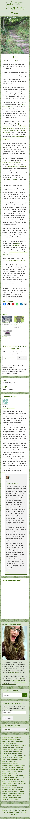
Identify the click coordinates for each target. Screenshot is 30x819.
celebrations (19, 741)
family (14, 755)
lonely (24, 371)
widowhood (14, 373)
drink (10, 751)
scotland (14, 785)
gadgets (21, 757)
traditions (21, 793)
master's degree (20, 769)
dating (21, 749)
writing (16, 799)
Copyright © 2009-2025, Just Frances (14, 810)
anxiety (9, 369)
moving (14, 771)
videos (9, 795)
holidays (16, 763)
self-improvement (7, 787)
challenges (13, 743)
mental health (6, 373)
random (14, 783)
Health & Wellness (12, 366)
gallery (4, 759)
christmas (23, 745)
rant (19, 783)
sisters (14, 789)
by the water (6, 741)
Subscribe (22, 358)
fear (22, 369)
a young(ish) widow (16, 680)
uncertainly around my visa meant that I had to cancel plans (14, 130)
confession (14, 369)
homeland (17, 765)
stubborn (5, 793)
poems (16, 779)
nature (9, 773)
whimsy (4, 797)
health (4, 371)
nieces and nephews (8, 775)
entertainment (12, 753)
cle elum (4, 747)
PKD (22, 678)
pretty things (6, 781)
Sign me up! (8, 718)
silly (10, 789)
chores (17, 745)
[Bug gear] (7, 333)
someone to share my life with (16, 166)
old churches (22, 775)
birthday (4, 739)
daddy (16, 749)
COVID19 (10, 749)
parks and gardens (15, 777)
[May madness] (7, 319)
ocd (17, 775)
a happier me (16, 245)
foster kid (9, 757)
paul (23, 777)
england (4, 753)
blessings (11, 739)
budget (17, 739)
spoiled (20, 789)
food (3, 757)
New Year (17, 243)
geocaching (14, 759)
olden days (5, 777)
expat (19, 753)
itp (9, 769)
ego (21, 751)
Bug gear (4, 336)
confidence (19, 747)
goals (20, 759)
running (8, 785)
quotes (4, 783)
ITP (3, 680)
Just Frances (9, 481)
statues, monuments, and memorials (13, 791)
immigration (14, 371)
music (4, 773)
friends (15, 757)
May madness (6, 322)
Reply (3, 472)
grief (25, 369)
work (11, 799)
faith (19, 369)
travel (4, 795)
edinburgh (16, 751)
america (4, 737)
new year (14, 773)
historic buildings (7, 763)
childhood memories (8, 745)
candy (12, 741)
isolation (20, 371)
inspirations (19, 767)
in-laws (13, 767)
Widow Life (11, 367)
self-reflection (18, 787)
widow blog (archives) (14, 797)
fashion (20, 755)
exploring (5, 755)
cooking (4, 749)
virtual (15, 179)
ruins (3, 785)
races (9, 783)
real (9, 179)
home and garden (7, 765)
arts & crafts (17, 737)
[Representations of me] (19, 319)
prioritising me (16, 781)
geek (8, 759)
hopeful (8, 371)
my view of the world (16, 260)
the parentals (13, 793)
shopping (5, 789)
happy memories (7, 761)
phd (3, 779)
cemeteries (5, 743)
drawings (5, 751)
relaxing (24, 783)
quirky (22, 781)
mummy (19, 771)
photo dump (9, 779)
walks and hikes (16, 795)
